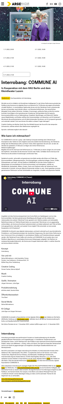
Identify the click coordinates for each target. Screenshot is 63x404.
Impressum (46, 403)
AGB (25, 403)
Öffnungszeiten (9, 403)
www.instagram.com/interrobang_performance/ (16, 381)
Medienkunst (6, 98)
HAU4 (42, 317)
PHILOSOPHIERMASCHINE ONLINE (28, 368)
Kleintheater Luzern (23, 319)
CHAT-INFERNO (32, 360)
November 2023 (19, 391)
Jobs (17, 403)
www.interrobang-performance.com (12, 379)
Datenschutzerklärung (35, 403)
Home (2, 403)
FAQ (21, 403)
